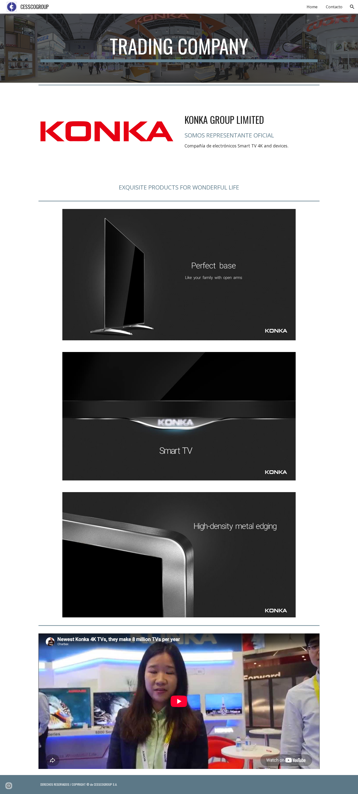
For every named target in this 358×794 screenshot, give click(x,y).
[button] (352, 7)
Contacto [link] (334, 6)
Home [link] (312, 6)
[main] (179, 48)
